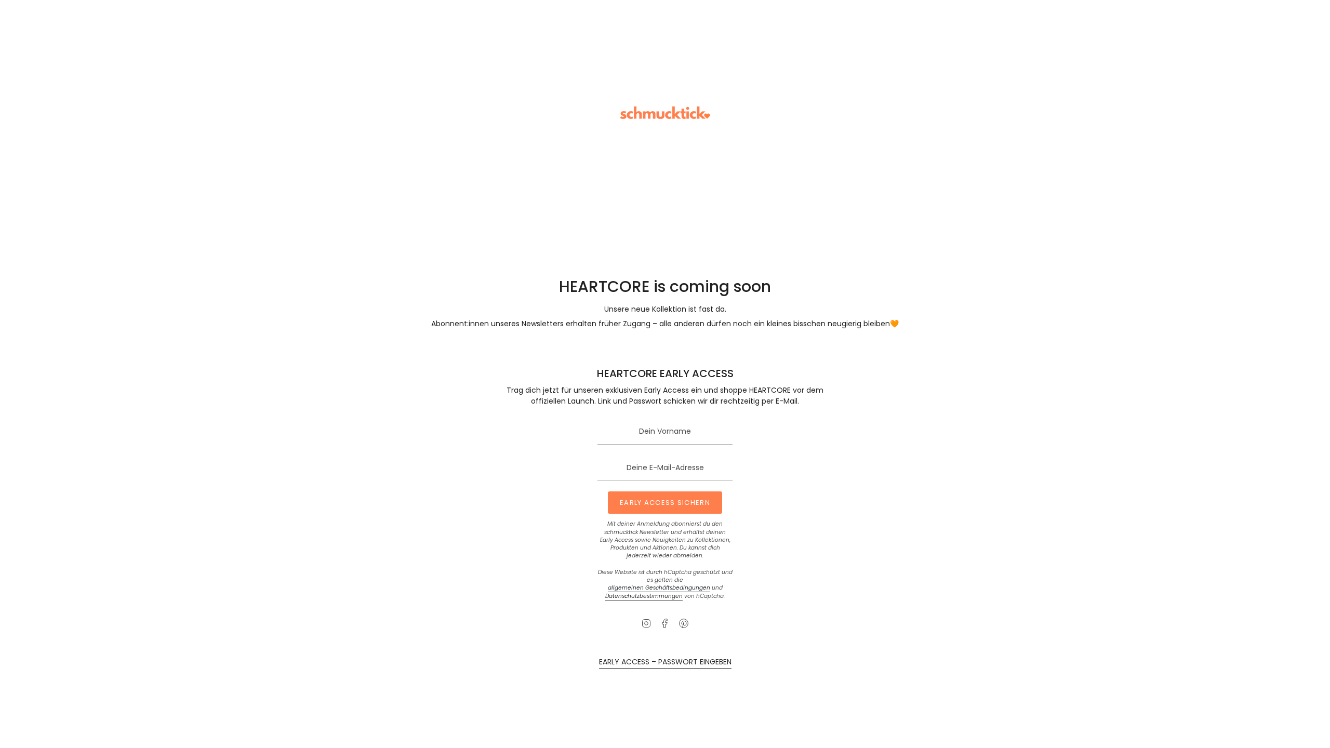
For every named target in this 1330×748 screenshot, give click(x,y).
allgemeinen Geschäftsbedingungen (659, 588)
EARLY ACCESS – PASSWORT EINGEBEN (665, 662)
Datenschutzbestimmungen (644, 596)
